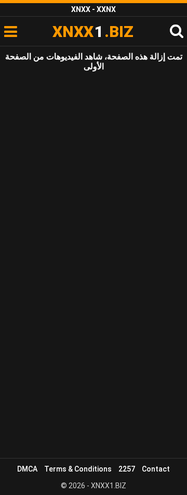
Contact (156, 469)
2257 (126, 469)
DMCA (27, 469)
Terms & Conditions (78, 469)
